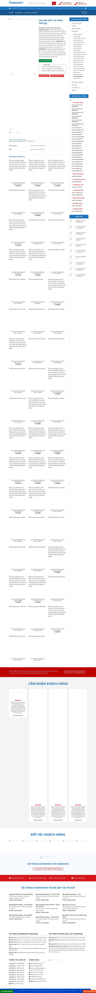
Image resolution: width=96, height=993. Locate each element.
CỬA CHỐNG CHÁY (22, 8)
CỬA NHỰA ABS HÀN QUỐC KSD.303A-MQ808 (57, 570)
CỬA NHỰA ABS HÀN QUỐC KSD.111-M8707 (57, 183)
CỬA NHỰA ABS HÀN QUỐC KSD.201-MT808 (38, 183)
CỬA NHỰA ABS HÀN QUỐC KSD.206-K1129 (18, 481)
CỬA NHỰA (38, 8)
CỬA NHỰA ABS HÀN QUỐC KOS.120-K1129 (57, 243)
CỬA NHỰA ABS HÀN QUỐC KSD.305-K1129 (18, 272)
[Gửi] (54, 3)
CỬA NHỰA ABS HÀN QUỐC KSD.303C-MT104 (18, 183)
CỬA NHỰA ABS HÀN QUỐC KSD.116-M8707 (57, 302)
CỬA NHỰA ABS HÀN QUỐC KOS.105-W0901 (18, 213)
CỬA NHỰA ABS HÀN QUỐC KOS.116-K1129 (18, 659)
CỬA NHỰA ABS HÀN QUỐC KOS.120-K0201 (38, 332)
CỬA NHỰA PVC (76, 72)
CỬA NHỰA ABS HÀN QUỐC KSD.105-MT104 (57, 629)
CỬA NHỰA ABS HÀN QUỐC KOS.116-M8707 (38, 570)
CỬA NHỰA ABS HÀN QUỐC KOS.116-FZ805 (18, 540)
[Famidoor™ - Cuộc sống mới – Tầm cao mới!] (18, 3)
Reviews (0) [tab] (31, 141)
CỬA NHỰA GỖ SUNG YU (78, 56)
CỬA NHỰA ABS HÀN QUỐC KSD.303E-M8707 (38, 213)
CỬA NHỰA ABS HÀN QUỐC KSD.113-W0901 (18, 451)
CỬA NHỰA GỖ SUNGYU (78, 58)
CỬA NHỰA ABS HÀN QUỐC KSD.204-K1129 (18, 362)
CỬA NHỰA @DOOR (77, 34)
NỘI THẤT (54, 8)
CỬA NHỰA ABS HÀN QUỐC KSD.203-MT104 (38, 272)
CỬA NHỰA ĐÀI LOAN (78, 44)
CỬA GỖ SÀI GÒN (76, 28)
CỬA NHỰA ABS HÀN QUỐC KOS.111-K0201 (38, 540)
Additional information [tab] (17, 141)
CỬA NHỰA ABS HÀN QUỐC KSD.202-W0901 (38, 481)
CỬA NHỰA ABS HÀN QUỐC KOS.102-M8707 (57, 362)
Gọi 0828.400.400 (7, 991)
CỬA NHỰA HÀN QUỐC (78, 60)
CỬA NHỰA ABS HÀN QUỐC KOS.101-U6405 (38, 391)
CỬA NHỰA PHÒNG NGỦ (78, 70)
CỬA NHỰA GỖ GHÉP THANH (79, 54)
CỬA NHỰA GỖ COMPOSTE (79, 52)
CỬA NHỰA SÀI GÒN (77, 74)
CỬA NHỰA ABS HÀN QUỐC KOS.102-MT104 (18, 570)
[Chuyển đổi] (87, 23)
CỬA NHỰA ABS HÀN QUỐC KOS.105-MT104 (38, 243)
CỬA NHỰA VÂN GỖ (31, 13)
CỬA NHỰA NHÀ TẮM (78, 66)
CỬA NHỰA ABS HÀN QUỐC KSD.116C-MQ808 (57, 391)
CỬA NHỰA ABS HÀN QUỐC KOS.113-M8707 (18, 302)
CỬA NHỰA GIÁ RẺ (77, 48)
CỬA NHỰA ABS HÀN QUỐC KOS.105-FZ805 (57, 332)
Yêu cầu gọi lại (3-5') (58, 878)
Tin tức (72, 8)
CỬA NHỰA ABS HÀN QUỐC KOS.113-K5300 (57, 213)
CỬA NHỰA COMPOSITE (78, 42)
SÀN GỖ (61, 8)
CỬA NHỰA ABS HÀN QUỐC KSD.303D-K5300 (57, 451)
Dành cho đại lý (79, 878)
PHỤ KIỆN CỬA (46, 8)
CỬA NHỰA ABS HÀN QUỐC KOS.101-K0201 (18, 391)
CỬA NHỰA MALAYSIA (78, 64)
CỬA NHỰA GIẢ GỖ (77, 46)
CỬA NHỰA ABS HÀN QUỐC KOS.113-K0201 (38, 659)
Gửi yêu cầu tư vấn (18, 878)
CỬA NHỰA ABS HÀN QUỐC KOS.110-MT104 (18, 421)
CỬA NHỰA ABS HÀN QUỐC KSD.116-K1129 (38, 510)
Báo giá (67, 8)
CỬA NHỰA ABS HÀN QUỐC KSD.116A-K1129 (57, 481)
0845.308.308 (71, 923)
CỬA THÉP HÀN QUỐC (77, 82)
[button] (82, 8)
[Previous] (11, 74)
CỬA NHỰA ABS (76, 36)
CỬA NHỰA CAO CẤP (78, 40)
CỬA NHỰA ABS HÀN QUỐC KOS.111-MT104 (18, 332)
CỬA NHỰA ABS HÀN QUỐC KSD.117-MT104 (18, 243)
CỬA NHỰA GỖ (76, 50)
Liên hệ (77, 8)
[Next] (34, 74)
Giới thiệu (14, 8)
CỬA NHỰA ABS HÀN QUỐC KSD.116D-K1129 (38, 600)
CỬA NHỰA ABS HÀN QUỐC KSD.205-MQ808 (18, 600)
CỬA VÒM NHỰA (77, 78)
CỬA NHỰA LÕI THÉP (78, 62)
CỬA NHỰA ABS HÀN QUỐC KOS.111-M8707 (57, 272)
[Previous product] (85, 12)
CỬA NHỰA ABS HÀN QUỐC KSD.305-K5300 (18, 510)
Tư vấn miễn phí (90, 991)
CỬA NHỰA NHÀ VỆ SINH (79, 68)
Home (11, 13)
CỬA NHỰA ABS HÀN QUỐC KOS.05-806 (38, 302)
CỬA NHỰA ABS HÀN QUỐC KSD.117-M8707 (38, 421)
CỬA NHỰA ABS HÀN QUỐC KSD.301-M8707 (38, 451)
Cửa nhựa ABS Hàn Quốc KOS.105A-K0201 (37, 362)
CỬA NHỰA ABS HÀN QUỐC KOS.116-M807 (57, 421)
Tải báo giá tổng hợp (38, 878)
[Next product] (83, 12)
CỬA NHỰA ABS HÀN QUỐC (79, 38)
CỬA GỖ (31, 8)
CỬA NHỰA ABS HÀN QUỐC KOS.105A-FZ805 (38, 629)
